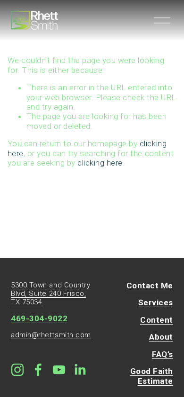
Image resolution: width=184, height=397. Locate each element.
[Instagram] (17, 369)
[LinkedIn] (79, 369)
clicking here (100, 162)
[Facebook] (38, 369)
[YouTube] (59, 369)
